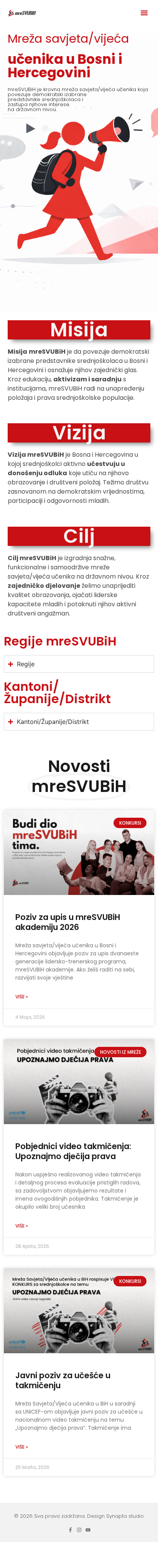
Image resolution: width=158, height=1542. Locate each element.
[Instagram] (79, 1529)
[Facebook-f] (70, 1529)
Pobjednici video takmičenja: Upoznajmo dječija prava (73, 1151)
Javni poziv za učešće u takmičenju (62, 1380)
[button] (144, 12)
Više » (21, 996)
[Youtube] (88, 1529)
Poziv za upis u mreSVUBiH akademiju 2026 (67, 922)
